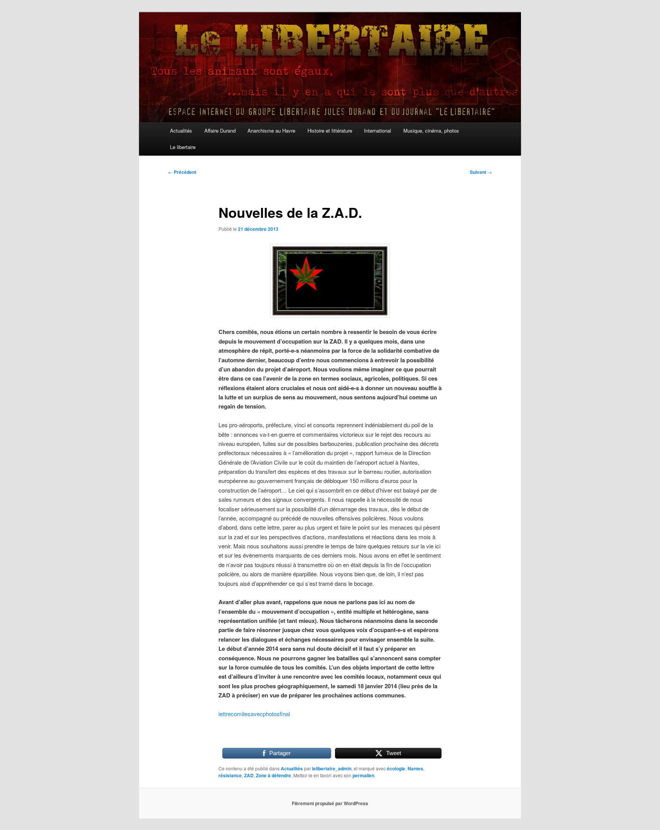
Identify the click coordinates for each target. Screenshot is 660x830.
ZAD (249, 775)
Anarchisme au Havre (271, 130)
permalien (363, 775)
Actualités (181, 130)
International (377, 130)
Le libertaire (183, 147)
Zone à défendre (273, 775)
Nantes (415, 768)
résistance (230, 775)
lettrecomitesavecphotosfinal (254, 714)
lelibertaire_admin (331, 768)
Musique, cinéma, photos (431, 130)
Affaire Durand (220, 130)
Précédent (182, 172)
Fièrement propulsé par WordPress (330, 803)
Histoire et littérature (329, 130)
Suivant (481, 172)
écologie (396, 768)
